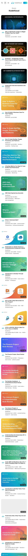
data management (9, 200)
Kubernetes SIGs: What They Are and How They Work (15, 516)
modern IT (7, 414)
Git (18, 63)
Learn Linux (8, 334)
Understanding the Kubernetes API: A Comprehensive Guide (15, 435)
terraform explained (10, 549)
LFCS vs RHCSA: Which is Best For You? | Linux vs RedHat (14, 328)
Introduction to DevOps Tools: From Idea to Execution (15, 489)
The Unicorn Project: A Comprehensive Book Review (13, 408)
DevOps (20, 144)
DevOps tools (14, 146)
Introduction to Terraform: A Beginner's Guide (13, 543)
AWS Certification (9, 198)
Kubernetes (19, 92)
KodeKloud (7, 35)
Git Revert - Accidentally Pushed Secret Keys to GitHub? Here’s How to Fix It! (15, 59)
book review (21, 278)
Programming (8, 225)
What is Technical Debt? (11, 220)
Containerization (9, 307)
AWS (20, 467)
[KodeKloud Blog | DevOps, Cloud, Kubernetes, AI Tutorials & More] (16, 3)
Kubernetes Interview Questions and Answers (15, 86)
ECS (19, 305)
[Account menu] (5, 2)
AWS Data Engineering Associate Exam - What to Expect (14, 193)
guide (16, 441)
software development (18, 225)
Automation (8, 172)
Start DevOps (8, 388)
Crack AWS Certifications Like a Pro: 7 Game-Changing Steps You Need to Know (15, 462)
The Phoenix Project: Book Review (14, 354)
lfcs (20, 332)
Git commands (8, 65)
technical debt (20, 223)
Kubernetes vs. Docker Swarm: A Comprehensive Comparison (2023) (15, 247)
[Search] (2, 2)
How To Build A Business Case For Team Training (14, 113)
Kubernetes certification (11, 523)
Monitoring (14, 172)
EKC (22, 305)
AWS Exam (17, 198)
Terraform (12, 495)
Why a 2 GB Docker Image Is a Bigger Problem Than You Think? (15, 32)
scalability (7, 146)
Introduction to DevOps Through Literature (14, 274)
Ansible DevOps (21, 413)
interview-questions (10, 92)
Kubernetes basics (9, 441)
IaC (16, 549)
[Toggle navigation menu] (8, 2)
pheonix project (16, 359)
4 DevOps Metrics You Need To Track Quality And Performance (15, 166)
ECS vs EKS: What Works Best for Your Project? (14, 301)
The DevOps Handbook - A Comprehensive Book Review (13, 382)
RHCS (23, 332)
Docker (19, 36)
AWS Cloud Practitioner (20, 468)
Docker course (8, 253)
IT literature (13, 280)
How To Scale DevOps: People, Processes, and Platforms (13, 140)
